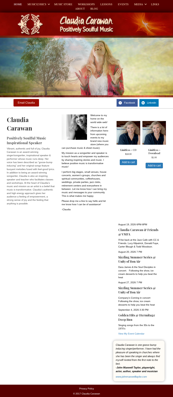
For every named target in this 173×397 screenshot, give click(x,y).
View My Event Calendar (131, 333)
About (80, 8)
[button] (48, 4)
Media (138, 4)
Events (123, 4)
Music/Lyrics (37, 4)
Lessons (106, 4)
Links (155, 4)
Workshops (86, 4)
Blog (94, 8)
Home (18, 4)
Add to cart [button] (128, 162)
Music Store (63, 4)
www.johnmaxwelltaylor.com (131, 376)
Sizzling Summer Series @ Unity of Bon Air (137, 259)
